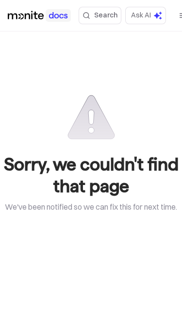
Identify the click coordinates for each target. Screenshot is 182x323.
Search (105, 15)
